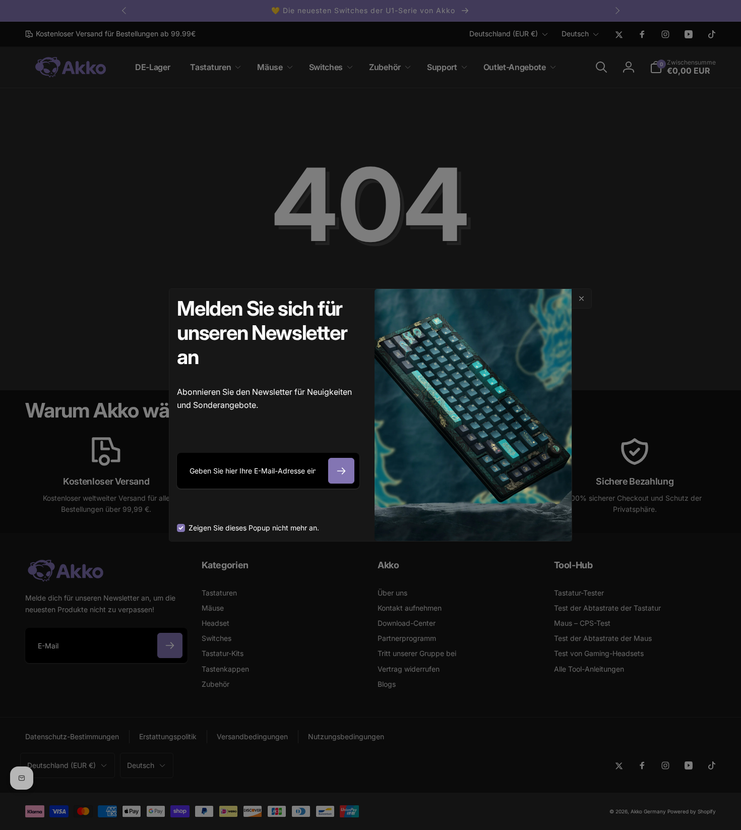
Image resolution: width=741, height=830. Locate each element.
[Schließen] (582, 298)
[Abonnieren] (341, 471)
